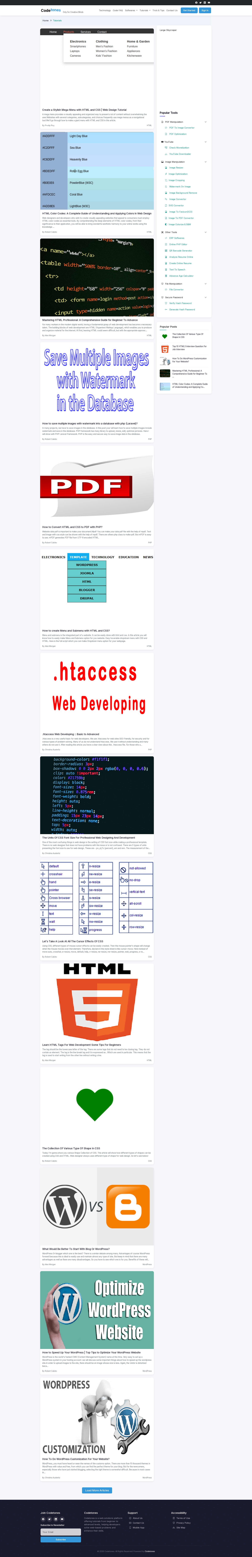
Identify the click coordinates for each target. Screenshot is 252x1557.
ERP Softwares (176, 238)
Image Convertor (177, 199)
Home (46, 20)
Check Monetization (179, 147)
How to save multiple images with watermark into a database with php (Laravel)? (90, 423)
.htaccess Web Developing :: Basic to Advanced (70, 734)
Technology (105, 10)
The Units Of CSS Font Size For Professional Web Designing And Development (88, 837)
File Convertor (176, 289)
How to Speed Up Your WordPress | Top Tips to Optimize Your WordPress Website (91, 1352)
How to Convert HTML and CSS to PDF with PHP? (72, 527)
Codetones (150, 1551)
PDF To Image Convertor (182, 127)
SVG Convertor (176, 205)
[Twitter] (201, 2)
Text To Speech (177, 269)
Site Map (180, 1527)
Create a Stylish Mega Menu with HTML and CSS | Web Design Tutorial (84, 109)
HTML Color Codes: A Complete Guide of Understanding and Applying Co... (190, 385)
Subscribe (61, 1539)
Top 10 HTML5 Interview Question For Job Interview (189, 348)
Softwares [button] (130, 10)
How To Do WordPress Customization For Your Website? (75, 1459)
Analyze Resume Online (181, 257)
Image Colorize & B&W (180, 224)
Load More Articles (97, 1490)
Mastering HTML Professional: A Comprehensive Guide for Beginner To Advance (90, 320)
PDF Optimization (178, 134)
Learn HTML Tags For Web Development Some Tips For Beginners (81, 1044)
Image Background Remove (183, 193)
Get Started (189, 10)
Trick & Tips (158, 10)
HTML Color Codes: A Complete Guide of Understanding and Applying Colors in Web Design (96, 213)
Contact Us (172, 10)
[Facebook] (196, 2)
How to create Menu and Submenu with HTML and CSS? (76, 630)
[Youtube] (209, 2)
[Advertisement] (179, 71)
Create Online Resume (180, 263)
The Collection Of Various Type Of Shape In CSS (71, 1148)
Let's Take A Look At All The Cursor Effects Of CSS (72, 941)
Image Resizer (176, 167)
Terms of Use (183, 1518)
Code (51, 10)
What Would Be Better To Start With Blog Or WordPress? (76, 1249)
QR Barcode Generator (180, 250)
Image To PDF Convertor (181, 218)
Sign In (205, 10)
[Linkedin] (205, 2)
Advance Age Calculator (181, 276)
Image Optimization (178, 174)
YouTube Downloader (180, 154)
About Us (137, 1518)
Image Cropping (177, 180)
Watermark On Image (180, 186)
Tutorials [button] (144, 10)
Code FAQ (118, 10)
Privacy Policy (183, 1523)
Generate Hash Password (182, 309)
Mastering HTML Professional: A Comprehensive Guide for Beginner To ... (189, 374)
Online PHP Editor (178, 244)
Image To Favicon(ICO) (180, 211)
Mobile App (138, 1527)
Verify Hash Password (180, 303)
